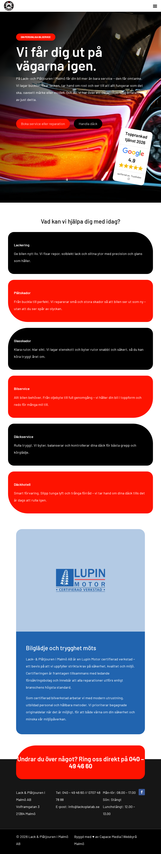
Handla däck (88, 123)
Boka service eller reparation (43, 123)
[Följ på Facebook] (142, 792)
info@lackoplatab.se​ (84, 806)
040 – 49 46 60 (73, 792)
